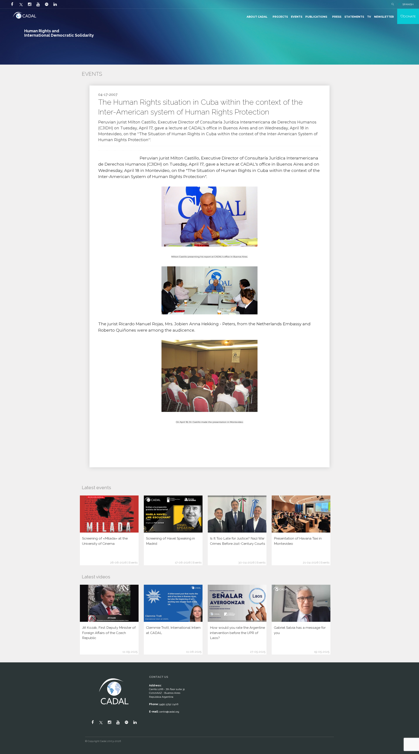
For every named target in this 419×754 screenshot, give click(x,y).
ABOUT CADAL (257, 16)
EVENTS (296, 16)
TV (369, 16)
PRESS (336, 16)
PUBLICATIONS (316, 16)
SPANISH (408, 4)
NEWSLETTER (384, 16)
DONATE (409, 16)
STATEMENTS (354, 16)
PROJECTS (280, 16)
